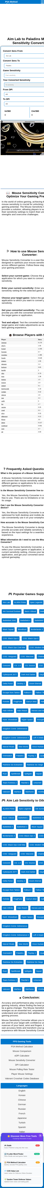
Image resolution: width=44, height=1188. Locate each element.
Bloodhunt (22, 629)
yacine (3, 407)
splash (3, 386)
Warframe (29, 792)
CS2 (41, 665)
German (22, 1104)
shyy (2, 413)
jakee (3, 422)
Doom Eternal (35, 683)
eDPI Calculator (22, 1056)
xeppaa (3, 342)
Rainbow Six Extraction (13, 765)
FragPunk (18, 702)
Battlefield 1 (23, 818)
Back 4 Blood (30, 611)
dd (2, 432)
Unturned (37, 783)
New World (23, 747)
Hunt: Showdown (10, 720)
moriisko (4, 355)
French (22, 1113)
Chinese (22, 1100)
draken (3, 361)
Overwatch (7, 756)
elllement (4, 416)
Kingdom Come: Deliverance (15, 729)
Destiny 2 (21, 683)
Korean (22, 1095)
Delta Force (8, 683)
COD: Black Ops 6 (30, 638)
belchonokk (5, 389)
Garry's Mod (31, 702)
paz (2, 398)
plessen (4, 364)
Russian (22, 1109)
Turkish (22, 1122)
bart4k (3, 370)
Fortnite (6, 702)
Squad (39, 774)
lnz (2, 404)
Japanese (22, 1118)
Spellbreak (15, 774)
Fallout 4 (27, 693)
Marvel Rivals (8, 747)
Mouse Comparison (22, 1051)
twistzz (3, 379)
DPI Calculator (22, 1065)
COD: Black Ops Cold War (14, 647)
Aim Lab (6, 602)
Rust (5, 774)
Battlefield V (22, 827)
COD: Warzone (27, 656)
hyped (3, 349)
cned (3, 410)
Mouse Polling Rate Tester (22, 1069)
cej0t (3, 401)
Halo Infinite (8, 711)
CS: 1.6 (17, 665)
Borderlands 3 (37, 629)
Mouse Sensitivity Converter (22, 1060)
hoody (3, 358)
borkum (4, 367)
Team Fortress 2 (10, 783)
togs (2, 376)
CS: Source (30, 665)
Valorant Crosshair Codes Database (22, 1078)
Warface (17, 792)
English (22, 1091)
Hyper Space (27, 720)
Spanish (22, 1127)
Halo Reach (22, 711)
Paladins (20, 756)
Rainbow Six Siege (35, 765)
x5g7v (3, 346)
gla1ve (3, 395)
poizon (3, 382)
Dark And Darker (28, 674)
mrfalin (3, 392)
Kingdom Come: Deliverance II (16, 738)
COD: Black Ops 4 (10, 638)
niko (2, 373)
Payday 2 (32, 756)
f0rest (3, 419)
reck (2, 429)
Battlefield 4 (25, 620)
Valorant (6, 792)
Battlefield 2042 (9, 620)
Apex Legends (36, 602)
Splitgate (28, 774)
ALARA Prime (20, 602)
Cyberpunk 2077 (10, 674)
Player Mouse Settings (22, 1074)
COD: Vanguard (9, 656)
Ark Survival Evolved (11, 611)
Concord (6, 665)
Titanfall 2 (25, 783)
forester (4, 352)
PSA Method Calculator (11, 3)
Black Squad (8, 629)
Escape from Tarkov (11, 693)
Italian (22, 1132)
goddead (4, 426)
